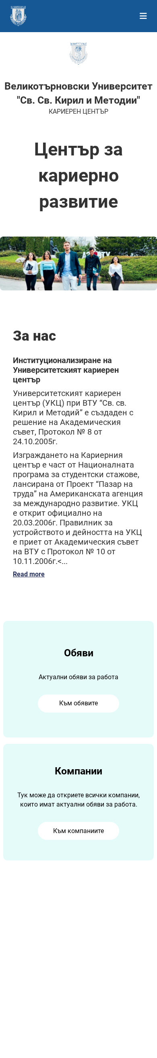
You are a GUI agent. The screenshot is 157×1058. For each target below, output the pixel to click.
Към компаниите (78, 831)
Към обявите (78, 703)
